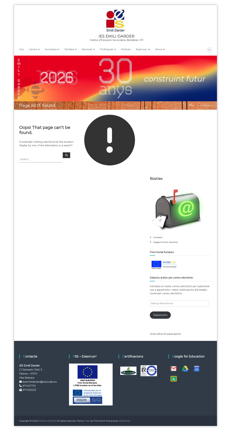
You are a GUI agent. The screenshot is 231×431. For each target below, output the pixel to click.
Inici (21, 49)
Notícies (126, 49)
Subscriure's (160, 315)
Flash (87, 421)
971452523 (29, 389)
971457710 (29, 385)
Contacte (158, 237)
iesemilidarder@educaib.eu (39, 381)
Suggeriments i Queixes (165, 242)
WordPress (124, 421)
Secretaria (51, 49)
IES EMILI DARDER (116, 36)
